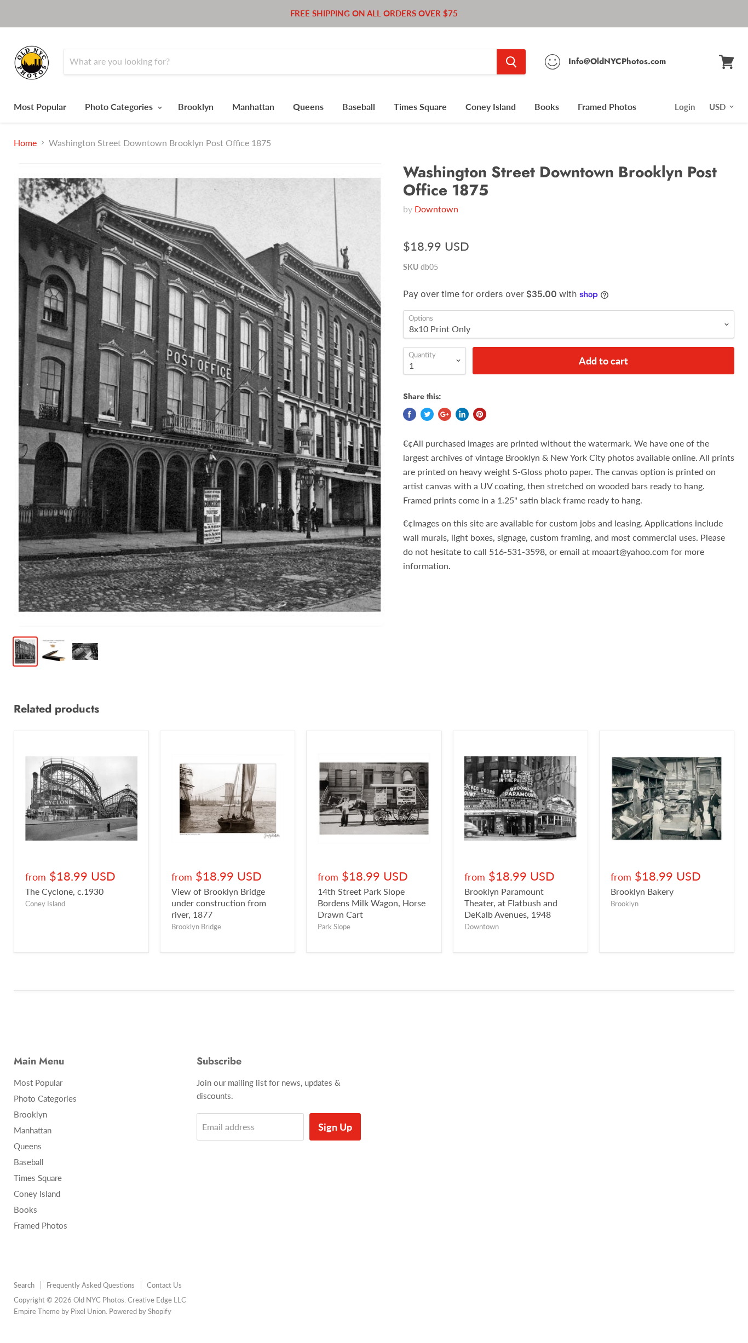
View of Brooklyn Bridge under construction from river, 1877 (218, 902)
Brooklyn (196, 106)
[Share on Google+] (444, 414)
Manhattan (253, 106)
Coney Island (490, 106)
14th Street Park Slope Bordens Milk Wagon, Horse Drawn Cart (371, 902)
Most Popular (40, 106)
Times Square (420, 106)
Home (25, 143)
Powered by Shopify (140, 1311)
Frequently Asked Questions (91, 1285)
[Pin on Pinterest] (479, 414)
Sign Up (335, 1127)
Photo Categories (120, 106)
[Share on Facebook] (409, 414)
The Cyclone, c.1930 (64, 891)
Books (546, 106)
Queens (308, 106)
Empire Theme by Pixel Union (60, 1311)
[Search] (511, 61)
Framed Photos (607, 106)
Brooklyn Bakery (642, 891)
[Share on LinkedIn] (462, 414)
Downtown (436, 209)
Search (24, 1285)
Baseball (358, 106)
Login (685, 107)
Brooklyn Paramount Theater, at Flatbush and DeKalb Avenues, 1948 (510, 902)
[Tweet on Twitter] (427, 414)
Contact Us (164, 1285)
